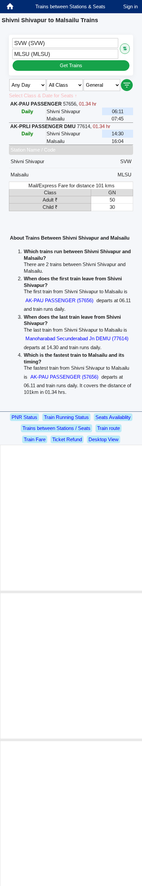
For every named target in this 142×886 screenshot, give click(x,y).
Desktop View (104, 439)
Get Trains (71, 65)
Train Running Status (66, 417)
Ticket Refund (67, 439)
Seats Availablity (113, 417)
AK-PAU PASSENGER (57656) (59, 300)
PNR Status (24, 417)
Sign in (130, 6)
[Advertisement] (71, 518)
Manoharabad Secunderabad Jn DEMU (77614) (76, 338)
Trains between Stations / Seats (56, 428)
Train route (108, 428)
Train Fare (35, 439)
